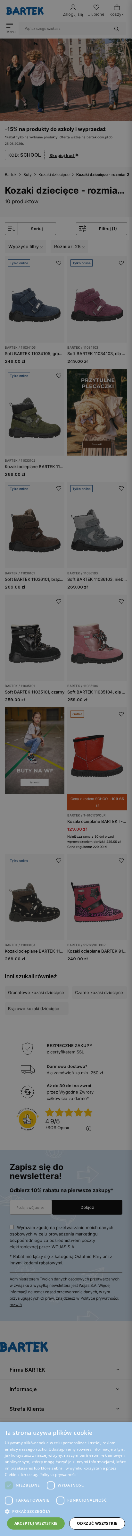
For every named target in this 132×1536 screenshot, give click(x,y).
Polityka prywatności (58, 1474)
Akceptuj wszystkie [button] (36, 1523)
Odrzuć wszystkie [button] (97, 1523)
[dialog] (66, 768)
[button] (66, 1511)
